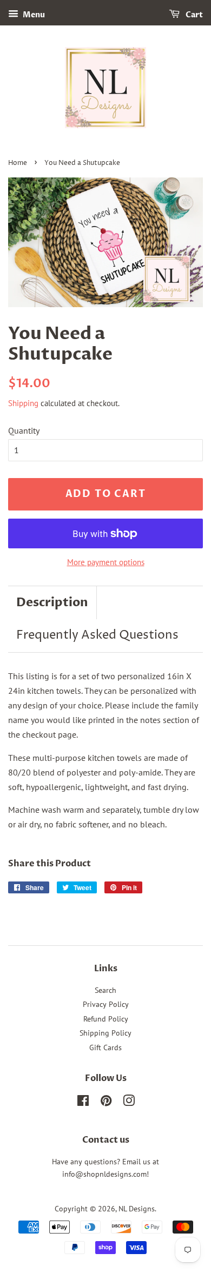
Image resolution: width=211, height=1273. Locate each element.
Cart (193, 15)
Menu (33, 15)
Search (105, 990)
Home (17, 163)
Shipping (23, 403)
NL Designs (136, 1209)
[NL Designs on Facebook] (83, 1103)
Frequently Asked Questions (97, 635)
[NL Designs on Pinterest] (106, 1103)
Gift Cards (105, 1047)
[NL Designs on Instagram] (129, 1103)
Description (52, 602)
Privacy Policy (106, 1004)
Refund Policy (105, 1019)
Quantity (23, 430)
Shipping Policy (105, 1033)
